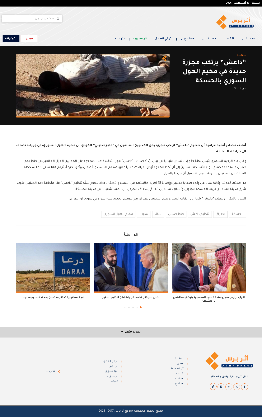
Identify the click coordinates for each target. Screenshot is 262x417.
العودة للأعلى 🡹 (131, 332)
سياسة (251, 39)
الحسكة (238, 214)
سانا (158, 214)
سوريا (143, 214)
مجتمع (189, 39)
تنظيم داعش (199, 214)
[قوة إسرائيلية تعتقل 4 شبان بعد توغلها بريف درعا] (53, 268)
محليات (211, 39)
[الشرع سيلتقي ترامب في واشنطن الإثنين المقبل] (131, 268)
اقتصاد (229, 39)
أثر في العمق (163, 39)
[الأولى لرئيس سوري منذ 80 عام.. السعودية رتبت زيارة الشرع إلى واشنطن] (209, 268)
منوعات (120, 39)
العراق (220, 214)
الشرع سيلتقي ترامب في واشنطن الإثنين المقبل (131, 297)
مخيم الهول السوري (118, 214)
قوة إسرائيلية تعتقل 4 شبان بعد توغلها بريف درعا (53, 297)
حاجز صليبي (176, 214)
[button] (21, 275)
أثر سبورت (140, 39)
